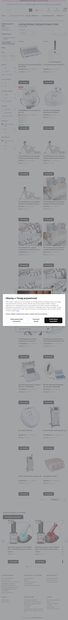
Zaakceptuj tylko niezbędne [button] (16, 320)
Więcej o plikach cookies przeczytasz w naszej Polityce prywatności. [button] (27, 314)
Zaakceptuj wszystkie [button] (53, 320)
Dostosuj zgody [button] (36, 320)
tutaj (17, 310)
